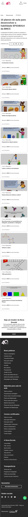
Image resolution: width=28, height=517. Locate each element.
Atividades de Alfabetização (11, 407)
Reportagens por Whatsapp (11, 379)
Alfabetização (7, 363)
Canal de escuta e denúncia (11, 476)
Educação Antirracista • (10, 419)
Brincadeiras (7, 367)
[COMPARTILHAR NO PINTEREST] (21, 43)
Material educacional (9, 402)
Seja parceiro (7, 452)
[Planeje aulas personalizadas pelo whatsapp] (25, 498)
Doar (14, 334)
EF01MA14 (6, 71)
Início (2, 15)
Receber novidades (11, 486)
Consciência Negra (9, 358)
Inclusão (6, 365)
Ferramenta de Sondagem (10, 393)
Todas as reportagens (9, 353)
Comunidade (7, 443)
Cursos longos (7, 433)
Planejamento (7, 370)
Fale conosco (7, 445)
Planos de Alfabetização (10, 398)
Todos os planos (8, 391)
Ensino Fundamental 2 (10, 426)
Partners (6, 457)
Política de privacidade (10, 474)
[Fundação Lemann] (14, 511)
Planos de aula (9, 15)
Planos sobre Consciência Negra (12, 396)
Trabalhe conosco (8, 450)
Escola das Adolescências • (11, 374)
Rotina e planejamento (10, 429)
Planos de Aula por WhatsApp (12, 405)
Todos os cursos (8, 417)
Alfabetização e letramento (11, 424)
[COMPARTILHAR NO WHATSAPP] (11, 43)
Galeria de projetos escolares (11, 377)
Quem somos (7, 448)
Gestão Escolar (8, 372)
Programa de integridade (10, 471)
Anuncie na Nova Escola (10, 459)
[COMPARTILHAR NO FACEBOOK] (16, 43)
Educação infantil (8, 360)
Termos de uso (7, 469)
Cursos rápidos (8, 431)
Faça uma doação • (9, 455)
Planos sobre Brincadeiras (10, 400)
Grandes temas (8, 356)
